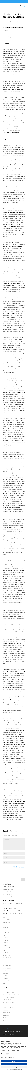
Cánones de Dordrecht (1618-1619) (11, 995)
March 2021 (6, 927)
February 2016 (6, 980)
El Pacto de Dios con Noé (9, 894)
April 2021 (5, 925)
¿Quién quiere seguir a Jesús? (14, 913)
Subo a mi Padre (15, 908)
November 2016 (7, 965)
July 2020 (5, 935)
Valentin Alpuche (7, 19)
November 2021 (7, 922)
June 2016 (5, 973)
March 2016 (6, 978)
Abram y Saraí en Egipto (8, 886)
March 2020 (6, 945)
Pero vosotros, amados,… (14, 905)
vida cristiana (6, 1020)
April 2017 (5, 960)
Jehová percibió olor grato (9, 896)
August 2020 (6, 932)
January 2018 (6, 955)
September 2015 (7, 983)
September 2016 (7, 968)
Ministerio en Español (8, 1002)
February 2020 (6, 947)
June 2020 (5, 937)
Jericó (4, 913)
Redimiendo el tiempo (8, 889)
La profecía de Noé (7, 891)
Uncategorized (6, 1017)
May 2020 (5, 940)
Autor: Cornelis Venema (9, 992)
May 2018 (5, 953)
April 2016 (5, 975)
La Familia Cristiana (7, 1000)
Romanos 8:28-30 (16, 911)
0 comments (15, 21)
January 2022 (6, 920)
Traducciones (6, 1015)
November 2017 (7, 958)
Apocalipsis (5, 989)
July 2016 (5, 970)
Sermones (5, 1010)
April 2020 (5, 942)
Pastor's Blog (9, 21)
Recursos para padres (8, 1007)
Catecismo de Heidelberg (9, 997)
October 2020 (6, 930)
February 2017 (6, 963)
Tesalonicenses (6, 1012)
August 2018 (6, 950)
